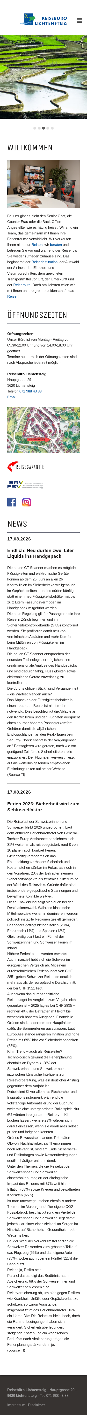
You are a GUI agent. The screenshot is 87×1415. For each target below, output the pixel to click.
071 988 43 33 (30, 391)
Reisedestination (44, 262)
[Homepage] (43, 24)
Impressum (16, 1405)
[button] (34, 128)
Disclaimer (36, 1405)
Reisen (37, 245)
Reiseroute (21, 285)
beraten (56, 245)
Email (11, 397)
